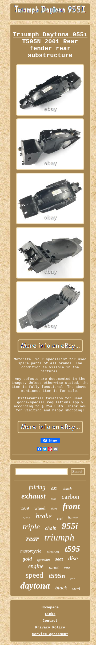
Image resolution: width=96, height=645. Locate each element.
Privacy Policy (50, 627)
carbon (70, 496)
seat (59, 559)
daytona (35, 585)
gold (27, 559)
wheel (40, 508)
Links (50, 614)
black (61, 587)
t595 (72, 549)
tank (53, 498)
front (71, 506)
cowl (76, 588)
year (68, 567)
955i (70, 526)
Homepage (50, 607)
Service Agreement (50, 634)
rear (32, 539)
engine (35, 566)
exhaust (33, 496)
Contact (50, 621)
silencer (53, 551)
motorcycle (30, 551)
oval (59, 518)
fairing (37, 487)
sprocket (43, 560)
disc (73, 558)
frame (73, 517)
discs (54, 509)
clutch (67, 488)
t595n (57, 575)
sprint (53, 567)
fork (72, 578)
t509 (25, 508)
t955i (54, 488)
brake (44, 516)
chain (51, 528)
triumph (59, 537)
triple (31, 526)
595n (26, 518)
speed (34, 575)
